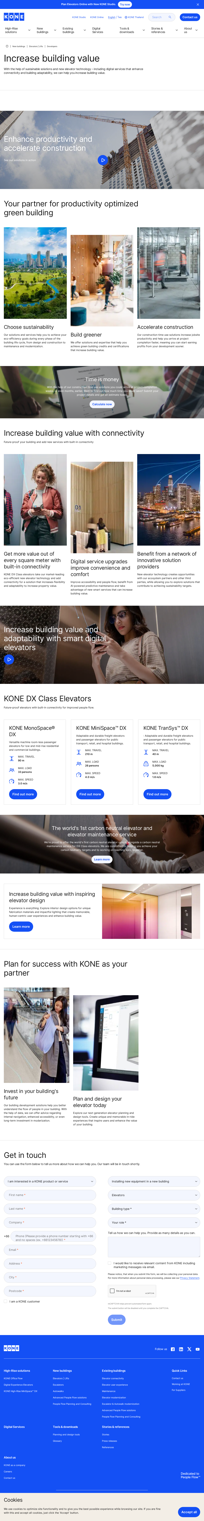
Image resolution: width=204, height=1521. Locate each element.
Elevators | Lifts (36, 46)
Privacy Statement (189, 1278)
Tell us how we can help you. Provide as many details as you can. (151, 1233)
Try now (125, 4)
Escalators (58, 1384)
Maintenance (108, 1391)
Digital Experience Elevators (18, 1384)
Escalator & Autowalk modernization (120, 1404)
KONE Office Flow (13, 1378)
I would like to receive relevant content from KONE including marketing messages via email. (154, 1265)
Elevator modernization (114, 1397)
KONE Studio (79, 17)
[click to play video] (103, 160)
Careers (8, 1471)
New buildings (18, 46)
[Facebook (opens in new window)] (172, 1348)
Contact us (9, 1478)
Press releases (109, 1441)
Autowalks (58, 1391)
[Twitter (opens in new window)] (189, 1348)
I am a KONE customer (25, 1301)
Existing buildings (114, 1370)
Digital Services (14, 1426)
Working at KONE (181, 1384)
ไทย (120, 17)
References (108, 1447)
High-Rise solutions (17, 1370)
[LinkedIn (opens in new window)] (181, 1348)
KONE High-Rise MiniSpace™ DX (20, 1391)
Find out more (23, 794)
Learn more (102, 859)
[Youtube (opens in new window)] (197, 1348)
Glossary (57, 1441)
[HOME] (7, 46)
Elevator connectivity (113, 1378)
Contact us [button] (189, 17)
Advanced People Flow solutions (70, 1397)
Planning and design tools (66, 1434)
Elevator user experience (115, 1384)
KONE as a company (14, 1465)
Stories (105, 1434)
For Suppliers (178, 1390)
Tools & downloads (65, 1426)
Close (198, 4)
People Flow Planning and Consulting (72, 1404)
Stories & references (115, 1426)
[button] (18, 30)
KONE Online (97, 17)
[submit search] (170, 17)
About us (10, 1457)
